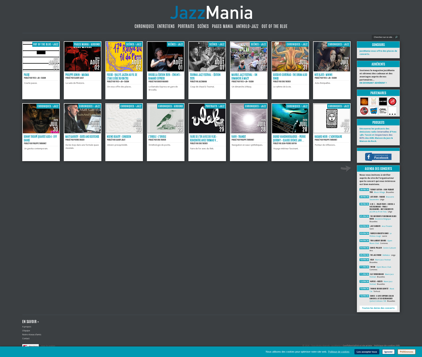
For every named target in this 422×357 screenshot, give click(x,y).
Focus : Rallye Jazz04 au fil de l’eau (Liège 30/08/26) (122, 76)
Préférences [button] (406, 351)
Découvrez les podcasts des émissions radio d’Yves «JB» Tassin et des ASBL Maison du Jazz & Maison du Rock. (378, 134)
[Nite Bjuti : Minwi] (332, 70)
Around (95, 44)
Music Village (379, 192)
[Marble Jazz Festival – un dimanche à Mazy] (248, 70)
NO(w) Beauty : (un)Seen (119, 136)
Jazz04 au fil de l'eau (378, 212)
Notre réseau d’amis (31, 334)
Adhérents (378, 64)
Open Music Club (384, 267)
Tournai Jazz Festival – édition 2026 (205, 76)
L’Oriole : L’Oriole (157, 136)
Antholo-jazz (247, 26)
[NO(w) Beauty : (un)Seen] (124, 132)
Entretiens (166, 26)
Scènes (203, 26)
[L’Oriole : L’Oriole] (165, 132)
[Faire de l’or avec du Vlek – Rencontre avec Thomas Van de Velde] (207, 132)
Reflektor (386, 255)
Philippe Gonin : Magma (77, 74)
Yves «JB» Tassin (39, 77)
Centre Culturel (389, 248)
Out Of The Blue (274, 26)
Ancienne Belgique (383, 219)
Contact (26, 338)
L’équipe (26, 330)
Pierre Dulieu (79, 139)
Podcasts (378, 122)
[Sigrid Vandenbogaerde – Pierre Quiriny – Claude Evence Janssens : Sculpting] (290, 132)
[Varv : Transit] (248, 132)
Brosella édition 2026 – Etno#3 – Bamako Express (164, 76)
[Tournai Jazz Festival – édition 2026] (207, 70)
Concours (378, 44)
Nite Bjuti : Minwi (323, 74)
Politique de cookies (338, 351)
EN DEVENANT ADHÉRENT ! (373, 83)
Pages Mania (222, 26)
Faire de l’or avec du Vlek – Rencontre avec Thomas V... (204, 138)
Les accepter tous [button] (367, 351)
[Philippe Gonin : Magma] (82, 70)
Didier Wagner (162, 81)
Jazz (55, 44)
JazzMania (203, 81)
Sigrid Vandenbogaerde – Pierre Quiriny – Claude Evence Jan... (289, 138)
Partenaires (378, 93)
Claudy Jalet (79, 77)
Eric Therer (286, 81)
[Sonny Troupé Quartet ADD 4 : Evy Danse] (41, 132)
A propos (26, 326)
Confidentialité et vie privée (357, 345)
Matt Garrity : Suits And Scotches (82, 136)
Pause (27, 74)
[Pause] (41, 70)
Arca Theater (387, 226)
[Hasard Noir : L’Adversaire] (332, 132)
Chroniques (144, 26)
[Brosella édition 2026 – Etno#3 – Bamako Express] (165, 70)
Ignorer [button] (388, 351)
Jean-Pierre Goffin (289, 143)
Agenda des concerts (378, 168)
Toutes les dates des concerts (378, 308)
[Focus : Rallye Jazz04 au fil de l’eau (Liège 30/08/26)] (124, 70)
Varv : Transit (238, 136)
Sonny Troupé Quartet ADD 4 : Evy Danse (40, 138)
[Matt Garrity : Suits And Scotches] (82, 132)
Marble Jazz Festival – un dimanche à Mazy (244, 76)
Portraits (186, 26)
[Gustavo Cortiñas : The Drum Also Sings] (290, 70)
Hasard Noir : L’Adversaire (328, 136)
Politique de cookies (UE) (387, 345)
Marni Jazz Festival (383, 260)
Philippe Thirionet (39, 143)
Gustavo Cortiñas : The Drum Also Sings (290, 76)
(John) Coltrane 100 (378, 301)
